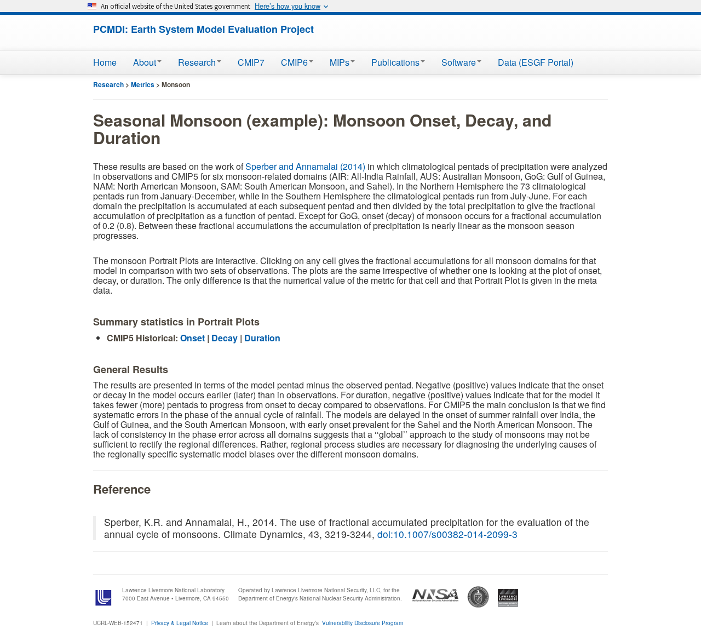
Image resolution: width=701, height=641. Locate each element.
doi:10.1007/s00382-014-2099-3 (447, 534)
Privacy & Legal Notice (179, 623)
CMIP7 (251, 62)
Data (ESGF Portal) (535, 62)
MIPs (339, 62)
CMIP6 (294, 62)
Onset (192, 337)
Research (197, 62)
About (144, 62)
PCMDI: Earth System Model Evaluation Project (203, 29)
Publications (395, 62)
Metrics (142, 84)
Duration (262, 337)
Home (105, 62)
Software (458, 62)
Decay (224, 337)
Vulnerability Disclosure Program (362, 623)
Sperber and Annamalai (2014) (305, 166)
